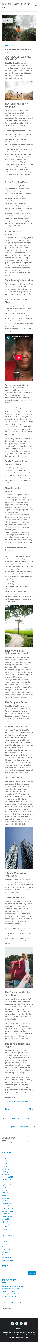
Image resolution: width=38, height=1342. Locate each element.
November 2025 (7, 1180)
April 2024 (5, 1229)
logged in (12, 1142)
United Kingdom (7, 1260)
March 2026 (6, 1169)
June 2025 (5, 1193)
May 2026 (5, 1164)
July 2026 (5, 1161)
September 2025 (7, 1185)
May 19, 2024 (9, 45)
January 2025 (6, 1206)
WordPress (29, 1335)
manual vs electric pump (10, 1289)
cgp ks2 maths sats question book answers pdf (16, 1119)
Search (5, 1266)
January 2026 (6, 1174)
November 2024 (7, 1211)
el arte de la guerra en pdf (11, 1291)
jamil (9, 1109)
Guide (4, 1247)
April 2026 (5, 1166)
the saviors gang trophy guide (12, 1286)
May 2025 (5, 1195)
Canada (4, 1244)
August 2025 (6, 1187)
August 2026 (6, 1159)
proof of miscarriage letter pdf (22, 1127)
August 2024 (6, 1219)
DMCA (18, 1328)
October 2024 (6, 1214)
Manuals (5, 1252)
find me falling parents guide (12, 1296)
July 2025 (5, 1190)
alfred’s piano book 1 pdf (10, 1294)
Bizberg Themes (23, 1337)
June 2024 (5, 1224)
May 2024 (5, 1227)
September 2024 (7, 1216)
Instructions (6, 1249)
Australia (5, 1242)
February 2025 (7, 1203)
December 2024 (7, 1209)
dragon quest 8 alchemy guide (17, 1101)
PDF (3, 1255)
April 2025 (5, 1198)
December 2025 (7, 1177)
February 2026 (7, 1172)
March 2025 (6, 1201)
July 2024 (5, 1222)
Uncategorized (7, 1257)
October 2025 (6, 1182)
